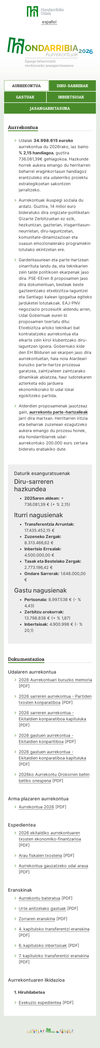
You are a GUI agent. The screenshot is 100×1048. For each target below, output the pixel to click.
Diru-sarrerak (72, 85)
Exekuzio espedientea (40, 1002)
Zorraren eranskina (37, 918)
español (49, 22)
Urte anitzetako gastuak (42, 908)
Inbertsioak (71, 97)
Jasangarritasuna (50, 108)
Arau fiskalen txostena (40, 855)
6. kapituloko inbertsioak (43, 945)
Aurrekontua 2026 (36, 806)
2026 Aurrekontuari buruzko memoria (55, 679)
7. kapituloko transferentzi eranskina (54, 955)
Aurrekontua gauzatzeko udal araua (53, 865)
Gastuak (25, 97)
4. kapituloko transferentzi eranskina (54, 928)
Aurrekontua (26, 85)
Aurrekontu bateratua (39, 898)
